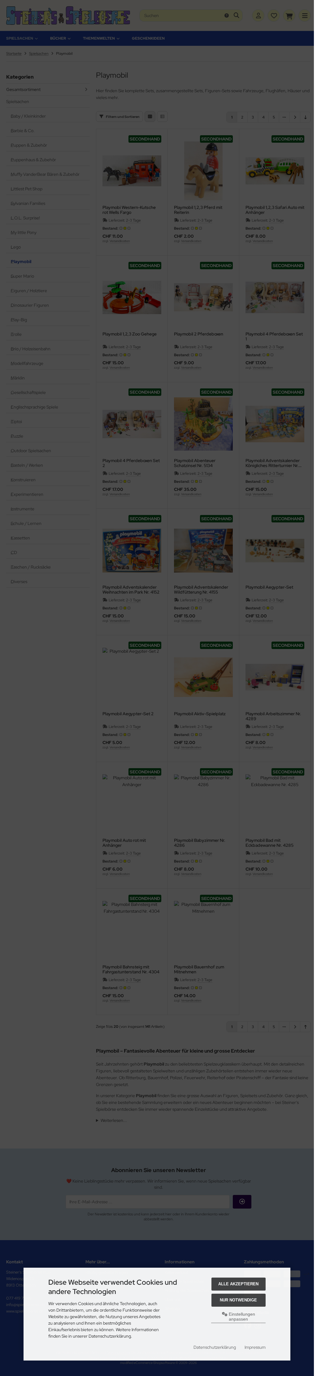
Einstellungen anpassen (241, 1317)
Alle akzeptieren (238, 1284)
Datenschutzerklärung (214, 1347)
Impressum (255, 1347)
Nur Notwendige (238, 1300)
